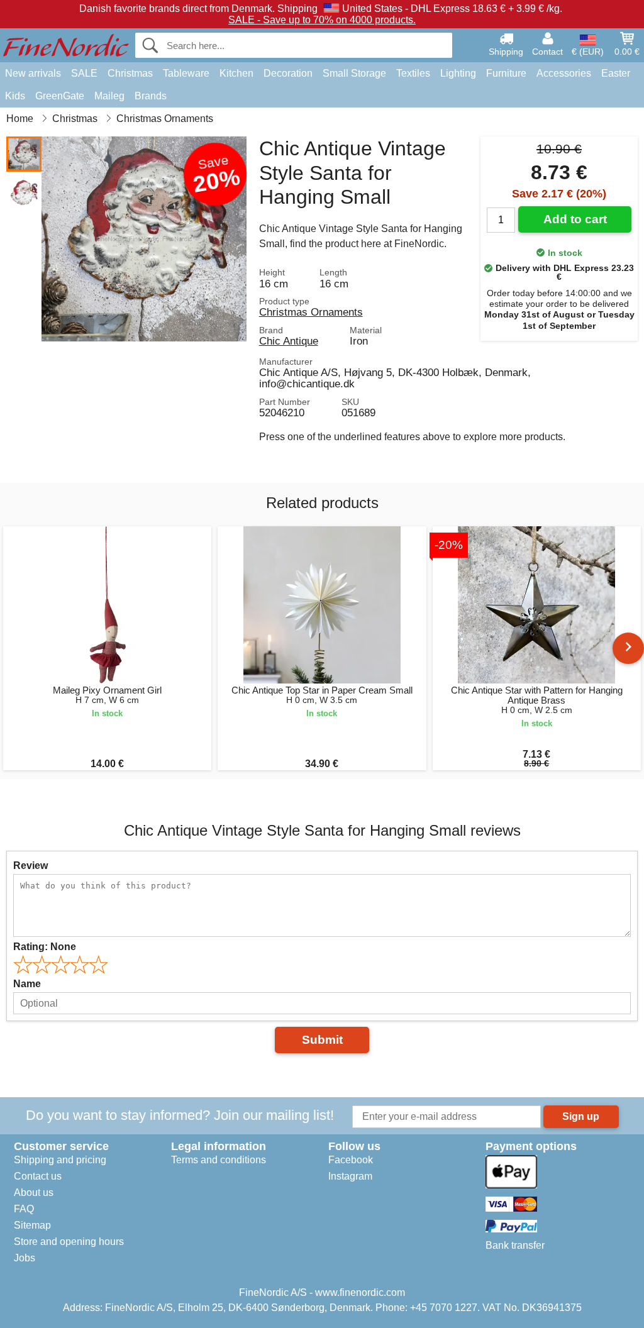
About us (33, 1192)
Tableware (186, 73)
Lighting (458, 73)
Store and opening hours (69, 1241)
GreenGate (59, 96)
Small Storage (354, 73)
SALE (84, 73)
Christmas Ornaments (311, 312)
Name (27, 983)
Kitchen (236, 73)
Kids (15, 96)
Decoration (288, 73)
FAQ (24, 1209)
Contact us (38, 1176)
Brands (151, 96)
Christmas (130, 73)
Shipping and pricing (60, 1159)
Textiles (413, 73)
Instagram (350, 1176)
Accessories (563, 73)
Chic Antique (288, 341)
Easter (615, 73)
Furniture (506, 73)
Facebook (350, 1159)
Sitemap (32, 1225)
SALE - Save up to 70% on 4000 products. (322, 19)
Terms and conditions (218, 1159)
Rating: (44, 946)
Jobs (24, 1258)
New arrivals (33, 73)
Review (30, 865)
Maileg (109, 96)
